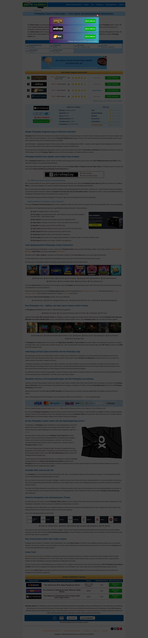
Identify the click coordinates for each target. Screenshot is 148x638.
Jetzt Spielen (90, 21)
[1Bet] (58, 36)
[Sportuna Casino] (58, 28)
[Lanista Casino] (58, 21)
